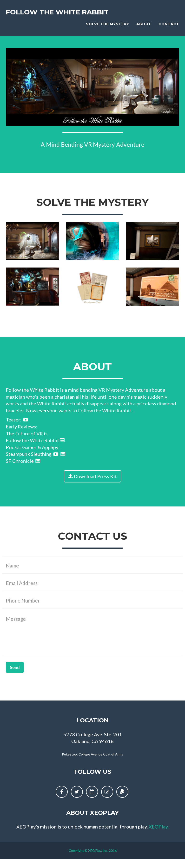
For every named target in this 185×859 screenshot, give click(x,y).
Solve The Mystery (107, 24)
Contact (169, 24)
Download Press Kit (95, 476)
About (143, 24)
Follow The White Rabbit (57, 12)
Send (15, 667)
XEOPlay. (159, 826)
